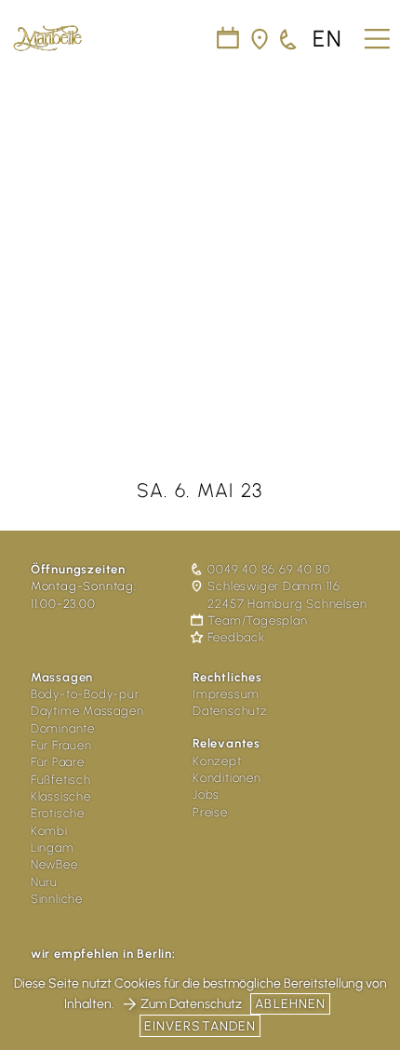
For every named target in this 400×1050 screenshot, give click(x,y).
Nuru (44, 882)
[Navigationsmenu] (375, 32)
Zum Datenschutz (191, 1004)
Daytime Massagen (87, 711)
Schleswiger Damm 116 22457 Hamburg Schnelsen (287, 594)
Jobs (206, 794)
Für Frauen (61, 745)
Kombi (49, 831)
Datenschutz (230, 711)
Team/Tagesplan (257, 620)
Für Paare (58, 762)
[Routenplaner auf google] (260, 39)
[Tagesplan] (229, 39)
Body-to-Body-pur (85, 694)
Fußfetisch (61, 780)
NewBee (54, 864)
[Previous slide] (26, 239)
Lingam (52, 848)
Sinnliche (57, 899)
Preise (210, 812)
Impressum (226, 694)
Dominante (63, 728)
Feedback (235, 638)
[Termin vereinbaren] (289, 39)
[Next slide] (374, 239)
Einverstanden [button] (200, 1026)
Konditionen (227, 778)
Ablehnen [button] (290, 1004)
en (328, 39)
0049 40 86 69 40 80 (268, 569)
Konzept (217, 761)
